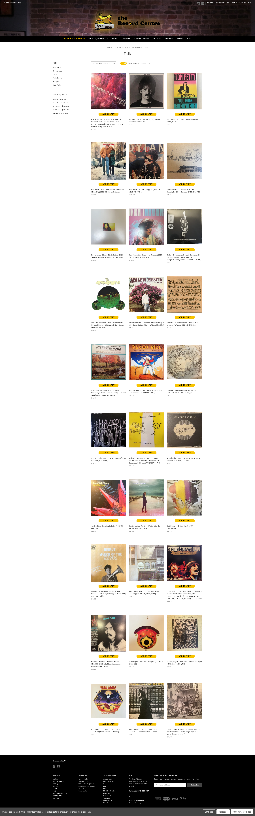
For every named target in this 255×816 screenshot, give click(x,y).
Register (242, 3)
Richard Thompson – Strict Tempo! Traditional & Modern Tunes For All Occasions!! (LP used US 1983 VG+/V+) (144, 460)
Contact (169, 38)
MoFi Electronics (109, 791)
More (114, 38)
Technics (106, 798)
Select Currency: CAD (13, 3)
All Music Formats (73, 38)
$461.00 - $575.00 (61, 113)
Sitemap (56, 798)
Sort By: (95, 63)
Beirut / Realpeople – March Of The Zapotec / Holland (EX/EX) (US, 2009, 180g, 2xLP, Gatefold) (108, 593)
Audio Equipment (97, 38)
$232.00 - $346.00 (61, 106)
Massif (105, 788)
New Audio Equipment (86, 784)
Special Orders (141, 38)
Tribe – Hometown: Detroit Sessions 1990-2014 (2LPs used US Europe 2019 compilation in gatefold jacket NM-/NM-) (184, 257)
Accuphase (107, 779)
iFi (104, 784)
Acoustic (57, 67)
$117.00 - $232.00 (60, 102)
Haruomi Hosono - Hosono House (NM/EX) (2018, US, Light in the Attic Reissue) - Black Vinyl (106, 664)
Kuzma (105, 786)
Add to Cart (108, 114)
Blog (188, 38)
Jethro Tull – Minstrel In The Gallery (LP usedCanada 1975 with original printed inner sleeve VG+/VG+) (184, 731)
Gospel (56, 81)
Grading (157, 38)
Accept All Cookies (242, 811)
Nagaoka (106, 793)
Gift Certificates (222, 3)
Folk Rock (57, 78)
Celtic (55, 74)
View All (106, 803)
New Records (83, 779)
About (180, 38)
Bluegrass (57, 71)
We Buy (126, 38)
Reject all (223, 811)
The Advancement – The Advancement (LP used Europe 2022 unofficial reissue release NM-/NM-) (107, 325)
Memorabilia (82, 791)
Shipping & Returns (60, 793)
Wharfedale (107, 800)
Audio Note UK (108, 781)
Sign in (234, 3)
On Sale (81, 788)
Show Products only (139, 63)
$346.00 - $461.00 (61, 110)
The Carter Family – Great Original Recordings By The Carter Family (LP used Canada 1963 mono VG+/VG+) (108, 392)
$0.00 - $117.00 (59, 99)
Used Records (83, 781)
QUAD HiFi (107, 796)
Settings (209, 811)
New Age (57, 85)
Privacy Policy (57, 796)
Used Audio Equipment (86, 786)
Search (210, 3)
